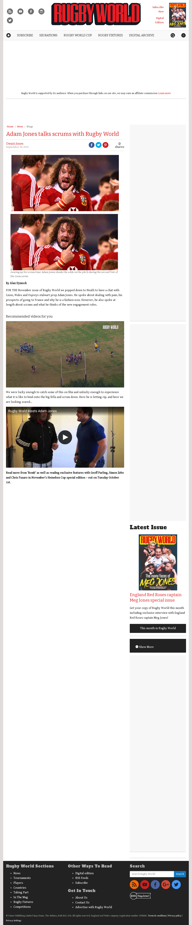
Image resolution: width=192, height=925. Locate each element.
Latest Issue (148, 527)
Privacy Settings (13, 920)
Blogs (30, 126)
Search (180, 874)
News (20, 126)
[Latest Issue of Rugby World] (177, 15)
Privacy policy (174, 916)
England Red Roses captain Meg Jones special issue (156, 597)
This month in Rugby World (158, 628)
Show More (146, 647)
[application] (65, 354)
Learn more (164, 93)
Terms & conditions (157, 916)
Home (10, 126)
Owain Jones (14, 143)
